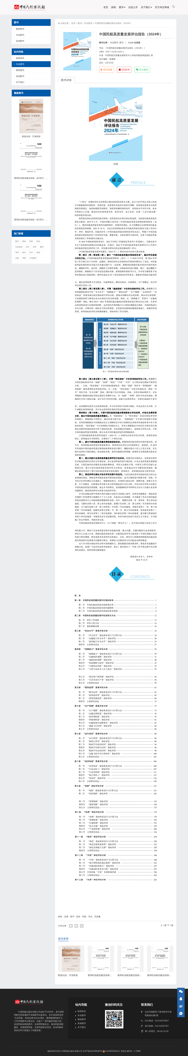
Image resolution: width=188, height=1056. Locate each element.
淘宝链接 (107, 69)
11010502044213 (112, 1051)
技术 (31, 252)
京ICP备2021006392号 (92, 1051)
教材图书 (20, 29)
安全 (27, 247)
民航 (84, 916)
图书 (121, 7)
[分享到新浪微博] (82, 926)
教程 (41, 247)
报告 (78, 916)
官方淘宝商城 (162, 7)
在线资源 (18, 247)
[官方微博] (181, 1006)
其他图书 (20, 41)
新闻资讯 (20, 58)
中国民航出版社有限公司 (71, 1051)
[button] (173, 7)
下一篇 (170, 925)
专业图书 (88, 23)
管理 (17, 252)
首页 (105, 7)
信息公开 (133, 7)
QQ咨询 (125, 69)
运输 (17, 258)
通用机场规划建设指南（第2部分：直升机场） (140, 975)
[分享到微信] (76, 926)
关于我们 (145, 7)
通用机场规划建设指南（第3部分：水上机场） (110, 975)
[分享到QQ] (71, 926)
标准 (38, 252)
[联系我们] (181, 998)
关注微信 (143, 69)
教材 (24, 241)
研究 (34, 247)
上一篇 (163, 925)
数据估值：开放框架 (68, 975)
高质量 (97, 916)
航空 (24, 252)
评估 (90, 916)
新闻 (113, 7)
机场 (38, 241)
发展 (66, 916)
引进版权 (32, 258)
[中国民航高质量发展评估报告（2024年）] (115, 124)
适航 (24, 258)
